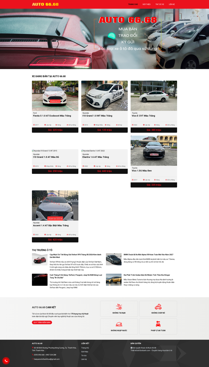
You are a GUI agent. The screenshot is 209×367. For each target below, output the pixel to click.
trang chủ (133, 4)
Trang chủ (85, 348)
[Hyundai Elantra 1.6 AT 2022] (104, 150)
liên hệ (172, 4)
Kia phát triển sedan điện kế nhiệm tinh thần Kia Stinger (147, 275)
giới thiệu (147, 4)
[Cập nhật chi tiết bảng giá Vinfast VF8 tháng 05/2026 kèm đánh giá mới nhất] (40, 259)
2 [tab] (105, 68)
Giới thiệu (84, 352)
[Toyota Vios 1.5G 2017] (154, 151)
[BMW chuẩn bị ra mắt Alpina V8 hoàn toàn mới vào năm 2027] (114, 259)
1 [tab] (103, 68)
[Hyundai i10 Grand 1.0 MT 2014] (104, 96)
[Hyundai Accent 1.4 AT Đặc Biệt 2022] (55, 205)
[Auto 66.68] (46, 4)
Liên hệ (84, 359)
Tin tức (84, 355)
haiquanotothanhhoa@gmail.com (47, 359)
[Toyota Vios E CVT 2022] (154, 96)
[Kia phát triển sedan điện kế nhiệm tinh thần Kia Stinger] (114, 280)
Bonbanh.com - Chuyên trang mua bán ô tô (156, 350)
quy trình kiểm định (42, 322)
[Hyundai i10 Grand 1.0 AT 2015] (55, 150)
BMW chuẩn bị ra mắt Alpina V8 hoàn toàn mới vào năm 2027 (148, 255)
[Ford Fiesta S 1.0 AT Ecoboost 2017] (55, 96)
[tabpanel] (104, 40)
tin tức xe (159, 4)
